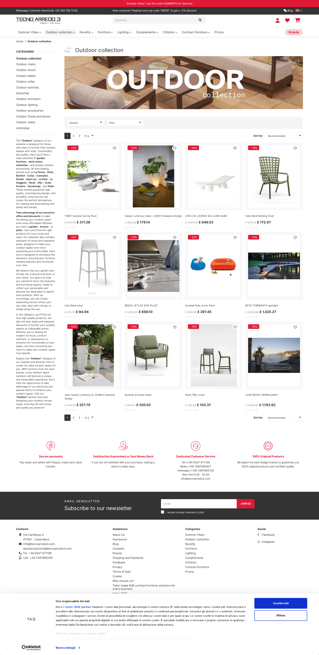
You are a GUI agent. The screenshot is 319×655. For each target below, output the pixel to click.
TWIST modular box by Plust (81, 215)
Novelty (85, 32)
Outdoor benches (27, 87)
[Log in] (278, 20)
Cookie (117, 576)
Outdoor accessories (29, 110)
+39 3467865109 (41, 558)
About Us (119, 534)
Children (169, 32)
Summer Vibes (29, 32)
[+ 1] (79, 136)
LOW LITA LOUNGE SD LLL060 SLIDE (206, 215)
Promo (219, 32)
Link (200, 512)
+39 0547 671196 (40, 553)
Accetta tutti (281, 603)
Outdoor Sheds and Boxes (33, 116)
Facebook (268, 534)
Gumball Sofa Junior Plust (200, 305)
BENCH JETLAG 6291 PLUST (141, 305)
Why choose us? (123, 581)
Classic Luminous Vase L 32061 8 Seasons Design (153, 215)
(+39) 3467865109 (202, 470)
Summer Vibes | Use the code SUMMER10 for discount (159, 3)
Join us (246, 503)
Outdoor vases (25, 122)
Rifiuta (281, 615)
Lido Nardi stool (74, 305)
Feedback (119, 562)
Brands (294, 32)
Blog (290, 10)
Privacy (117, 567)
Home (19, 41)
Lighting (123, 32)
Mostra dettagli (66, 647)
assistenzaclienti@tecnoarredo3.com (47, 548)
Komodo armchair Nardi (138, 394)
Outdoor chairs (26, 64)
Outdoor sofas (25, 81)
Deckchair (22, 93)
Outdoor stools (26, 70)
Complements (146, 32)
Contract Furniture (195, 32)
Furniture (104, 32)
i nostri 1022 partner (77, 606)
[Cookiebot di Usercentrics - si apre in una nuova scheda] (31, 648)
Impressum (120, 539)
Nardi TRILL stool (195, 394)
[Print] (114, 148)
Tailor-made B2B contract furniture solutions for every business (144, 587)
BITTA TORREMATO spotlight (261, 305)
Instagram (268, 541)
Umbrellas (23, 128)
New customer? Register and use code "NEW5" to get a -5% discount (155, 10)
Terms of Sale (122, 571)
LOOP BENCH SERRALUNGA (261, 394)
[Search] (200, 20)
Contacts (118, 548)
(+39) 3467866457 (199, 466)
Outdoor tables (26, 76)
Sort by (258, 135)
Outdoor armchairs (28, 99)
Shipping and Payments (128, 558)
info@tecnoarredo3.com (195, 478)
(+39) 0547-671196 (198, 462)
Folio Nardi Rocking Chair (259, 215)
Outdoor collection (59, 32)
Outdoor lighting (26, 105)
